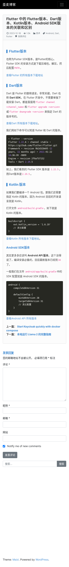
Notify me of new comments (24, 446)
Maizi (16, 559)
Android (50, 33)
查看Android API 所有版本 (21, 318)
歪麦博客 (9, 4)
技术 (38, 33)
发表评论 (22, 36)
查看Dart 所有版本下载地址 (22, 123)
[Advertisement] (34, 506)
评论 (6, 364)
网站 (5, 432)
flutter (9, 36)
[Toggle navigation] (61, 4)
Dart (57, 33)
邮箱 (6, 418)
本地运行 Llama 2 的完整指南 (34, 334)
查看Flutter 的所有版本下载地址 (24, 75)
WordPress (42, 559)
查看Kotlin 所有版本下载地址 (22, 238)
